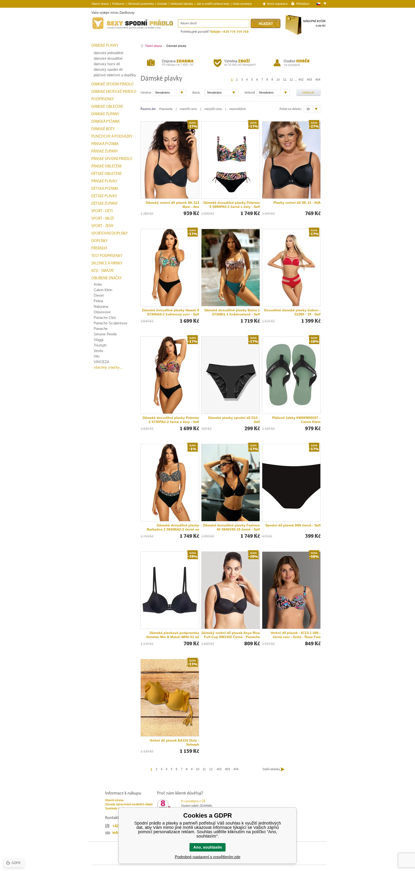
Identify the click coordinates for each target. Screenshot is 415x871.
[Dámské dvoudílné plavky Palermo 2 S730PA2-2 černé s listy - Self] (170, 375)
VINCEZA (101, 362)
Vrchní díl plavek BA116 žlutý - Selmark (174, 742)
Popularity (165, 109)
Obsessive (102, 312)
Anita (98, 284)
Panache (101, 328)
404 (317, 79)
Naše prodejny (242, 3)
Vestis (98, 350)
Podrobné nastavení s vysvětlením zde (207, 857)
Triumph (100, 345)
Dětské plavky (104, 196)
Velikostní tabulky (182, 3)
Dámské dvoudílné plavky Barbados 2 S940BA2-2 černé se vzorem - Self (173, 527)
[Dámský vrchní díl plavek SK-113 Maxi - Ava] (170, 160)
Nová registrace (277, 3)
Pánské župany (104, 151)
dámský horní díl (107, 64)
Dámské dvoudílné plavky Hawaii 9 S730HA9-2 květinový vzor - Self (170, 312)
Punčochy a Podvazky (111, 136)
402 (301, 79)
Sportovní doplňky (109, 233)
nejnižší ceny (188, 109)
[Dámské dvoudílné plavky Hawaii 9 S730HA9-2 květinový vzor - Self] (170, 267)
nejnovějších (237, 109)
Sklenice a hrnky (106, 263)
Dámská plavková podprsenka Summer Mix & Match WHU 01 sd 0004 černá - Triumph (172, 635)
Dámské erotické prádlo (113, 92)
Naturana (101, 306)
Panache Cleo (105, 317)
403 (309, 79)
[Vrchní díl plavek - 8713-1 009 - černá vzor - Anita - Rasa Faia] (291, 590)
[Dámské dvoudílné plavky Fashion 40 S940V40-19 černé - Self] (230, 482)
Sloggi (98, 339)
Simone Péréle (105, 334)
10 (278, 79)
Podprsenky (102, 99)
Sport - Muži (102, 218)
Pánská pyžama (104, 144)
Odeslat (308, 92)
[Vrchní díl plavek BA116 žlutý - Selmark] (170, 697)
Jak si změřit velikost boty (212, 3)
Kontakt (162, 3)
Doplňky (99, 241)
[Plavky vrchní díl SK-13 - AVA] (291, 160)
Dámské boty (103, 129)
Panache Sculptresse (110, 323)
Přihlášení (302, 3)
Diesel (99, 295)
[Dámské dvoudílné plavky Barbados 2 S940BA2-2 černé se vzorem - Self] (170, 482)
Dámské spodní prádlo (112, 84)
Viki (96, 356)
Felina (98, 301)
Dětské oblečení (106, 174)
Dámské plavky (104, 45)
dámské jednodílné (108, 53)
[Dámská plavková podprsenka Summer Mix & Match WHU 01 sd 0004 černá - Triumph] (170, 590)
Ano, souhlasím (207, 847)
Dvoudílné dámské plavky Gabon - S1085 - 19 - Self (292, 312)
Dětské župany (104, 203)
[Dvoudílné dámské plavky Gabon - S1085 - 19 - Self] (291, 267)
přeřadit (99, 248)
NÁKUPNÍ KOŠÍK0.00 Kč (314, 23)
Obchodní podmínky (141, 3)
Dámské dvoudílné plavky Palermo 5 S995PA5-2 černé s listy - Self (231, 205)
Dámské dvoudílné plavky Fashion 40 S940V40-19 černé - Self (231, 527)
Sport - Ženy (102, 226)
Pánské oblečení (106, 166)
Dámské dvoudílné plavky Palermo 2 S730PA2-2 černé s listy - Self (171, 420)
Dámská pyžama (105, 121)
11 (284, 79)
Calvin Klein (103, 290)
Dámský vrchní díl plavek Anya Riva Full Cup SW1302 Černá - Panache (230, 635)
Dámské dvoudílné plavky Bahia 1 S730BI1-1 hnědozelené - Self (232, 312)
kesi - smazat (102, 271)
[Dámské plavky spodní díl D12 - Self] (230, 375)
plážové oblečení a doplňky (115, 75)
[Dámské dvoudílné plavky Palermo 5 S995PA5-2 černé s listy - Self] (230, 160)
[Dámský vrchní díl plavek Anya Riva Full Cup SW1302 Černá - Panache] (230, 590)
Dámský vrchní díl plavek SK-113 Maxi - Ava (172, 205)
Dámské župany (105, 114)
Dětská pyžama (104, 189)
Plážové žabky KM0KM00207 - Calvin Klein (296, 420)
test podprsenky (106, 256)
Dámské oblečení (107, 107)
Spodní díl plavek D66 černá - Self (293, 525)
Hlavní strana (114, 800)
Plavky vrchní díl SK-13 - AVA (297, 203)
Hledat (266, 24)
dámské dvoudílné (108, 58)
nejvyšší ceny (213, 109)
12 (291, 79)
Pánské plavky (104, 181)
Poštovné (118, 3)
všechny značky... (108, 367)
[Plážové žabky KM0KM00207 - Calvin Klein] (291, 375)
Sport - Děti (102, 211)
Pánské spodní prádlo (111, 159)
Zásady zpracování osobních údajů (129, 804)
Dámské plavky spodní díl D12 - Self (234, 420)
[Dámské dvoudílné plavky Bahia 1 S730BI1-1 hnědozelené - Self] (230, 267)
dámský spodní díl (108, 69)
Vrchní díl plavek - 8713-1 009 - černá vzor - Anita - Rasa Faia (296, 635)
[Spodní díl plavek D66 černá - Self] (291, 482)
